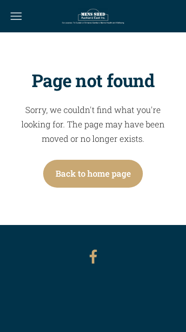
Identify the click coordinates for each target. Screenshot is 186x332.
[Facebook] (93, 256)
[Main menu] (16, 16)
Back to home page (93, 173)
